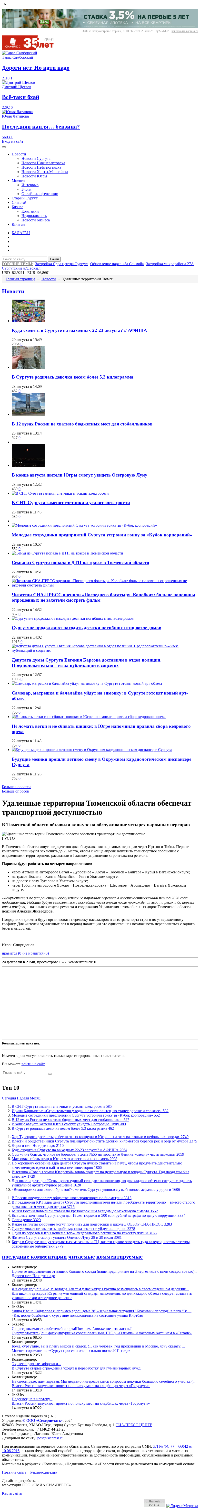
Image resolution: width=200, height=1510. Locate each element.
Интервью (30, 185)
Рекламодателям (43, 1472)
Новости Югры (34, 176)
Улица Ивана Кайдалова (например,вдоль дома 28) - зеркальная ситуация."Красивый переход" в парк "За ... (101, 1311)
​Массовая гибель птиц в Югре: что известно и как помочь (64, 1159)
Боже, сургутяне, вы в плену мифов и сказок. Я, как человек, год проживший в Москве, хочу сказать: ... (98, 1346)
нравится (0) (12, 953)
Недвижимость (34, 216)
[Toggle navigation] (4, 147)
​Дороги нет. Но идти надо (38, 1145)
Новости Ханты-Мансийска (44, 172)
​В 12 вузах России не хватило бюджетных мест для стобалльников (82, 423)
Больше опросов (15, 791)
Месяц (35, 1098)
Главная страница (20, 279)
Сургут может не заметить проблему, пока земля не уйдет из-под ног (73, 1229)
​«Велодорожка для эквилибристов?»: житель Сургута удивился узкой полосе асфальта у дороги (96, 1189)
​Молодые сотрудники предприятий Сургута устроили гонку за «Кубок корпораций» (102, 534)
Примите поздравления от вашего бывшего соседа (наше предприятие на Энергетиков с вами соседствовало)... (104, 1271)
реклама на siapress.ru (184, 31)
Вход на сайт (12, 141)
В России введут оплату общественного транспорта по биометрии (71, 1198)
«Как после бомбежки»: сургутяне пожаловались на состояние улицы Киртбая (77, 1315)
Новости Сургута (35, 158)
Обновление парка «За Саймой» (117, 264)
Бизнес (17, 207)
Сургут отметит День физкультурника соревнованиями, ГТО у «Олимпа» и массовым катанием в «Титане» (102, 1333)
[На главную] (31, 48)
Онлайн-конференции (39, 194)
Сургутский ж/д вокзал (21, 268)
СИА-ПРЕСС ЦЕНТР (134, 1425)
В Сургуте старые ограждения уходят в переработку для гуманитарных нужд (76, 1368)
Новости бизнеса (35, 220)
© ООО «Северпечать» (42, 1420)
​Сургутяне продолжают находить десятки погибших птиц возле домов (86, 627)
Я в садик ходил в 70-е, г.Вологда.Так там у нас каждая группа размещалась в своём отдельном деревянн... (100, 1289)
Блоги (26, 189)
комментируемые (119, 1256)
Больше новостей (16, 787)
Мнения (18, 180)
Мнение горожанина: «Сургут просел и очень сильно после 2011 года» (71, 1350)
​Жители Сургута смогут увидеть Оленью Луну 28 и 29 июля (67, 1237)
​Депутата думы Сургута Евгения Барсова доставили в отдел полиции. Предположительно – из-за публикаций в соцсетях (86, 662)
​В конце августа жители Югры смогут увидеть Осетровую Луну (79, 475)
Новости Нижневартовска (43, 163)
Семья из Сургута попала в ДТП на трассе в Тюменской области (80, 562)
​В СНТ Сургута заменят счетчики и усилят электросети (71, 502)
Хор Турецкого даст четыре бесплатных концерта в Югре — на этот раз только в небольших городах (100, 1137)
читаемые (81, 1256)
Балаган (18, 224)
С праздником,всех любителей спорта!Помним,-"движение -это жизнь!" (72, 1328)
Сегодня (9, 1098)
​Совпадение (26, 1220)
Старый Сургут (25, 198)
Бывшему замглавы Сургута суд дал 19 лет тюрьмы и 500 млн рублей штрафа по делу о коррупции (98, 1215)
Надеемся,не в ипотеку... (32, 1399)
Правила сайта (14, 1472)
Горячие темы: (17, 264)
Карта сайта (12, 1493)
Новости (19, 154)
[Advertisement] (100, 1003)
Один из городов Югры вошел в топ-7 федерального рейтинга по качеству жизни (84, 1233)
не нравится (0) (36, 953)
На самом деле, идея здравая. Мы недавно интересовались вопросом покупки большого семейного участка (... (104, 1381)
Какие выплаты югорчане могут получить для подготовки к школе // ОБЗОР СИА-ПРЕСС (92, 1224)
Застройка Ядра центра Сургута (61, 264)
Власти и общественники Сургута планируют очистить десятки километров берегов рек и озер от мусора (104, 1141)
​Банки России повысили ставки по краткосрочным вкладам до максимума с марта (85, 1211)
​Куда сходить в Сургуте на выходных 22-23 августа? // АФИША (79, 330)
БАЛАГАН (21, 233)
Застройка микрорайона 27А (170, 264)
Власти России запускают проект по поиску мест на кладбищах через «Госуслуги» (81, 1386)
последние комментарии (34, 1256)
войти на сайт (33, 1064)
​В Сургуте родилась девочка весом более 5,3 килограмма (72, 377)
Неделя (23, 1098)
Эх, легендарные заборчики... (36, 1364)
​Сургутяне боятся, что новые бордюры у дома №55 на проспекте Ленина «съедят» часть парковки (98, 1154)
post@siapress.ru (50, 1438)
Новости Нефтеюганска (41, 167)
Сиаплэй (19, 202)
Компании (30, 211)
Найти (54, 259)
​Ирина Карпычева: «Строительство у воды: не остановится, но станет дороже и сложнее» (90, 1111)
